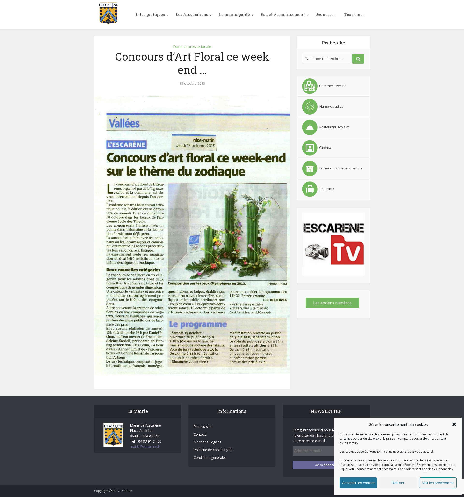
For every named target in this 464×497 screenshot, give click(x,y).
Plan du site (203, 426)
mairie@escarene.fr (145, 446)
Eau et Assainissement (283, 14)
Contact (200, 434)
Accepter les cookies (358, 483)
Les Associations (192, 14)
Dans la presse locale (192, 46)
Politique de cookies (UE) (213, 449)
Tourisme (353, 14)
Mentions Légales (207, 442)
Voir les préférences (438, 483)
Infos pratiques (150, 14)
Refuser (398, 483)
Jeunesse (325, 14)
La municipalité (234, 14)
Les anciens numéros (332, 303)
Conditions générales (210, 457)
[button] (454, 424)
